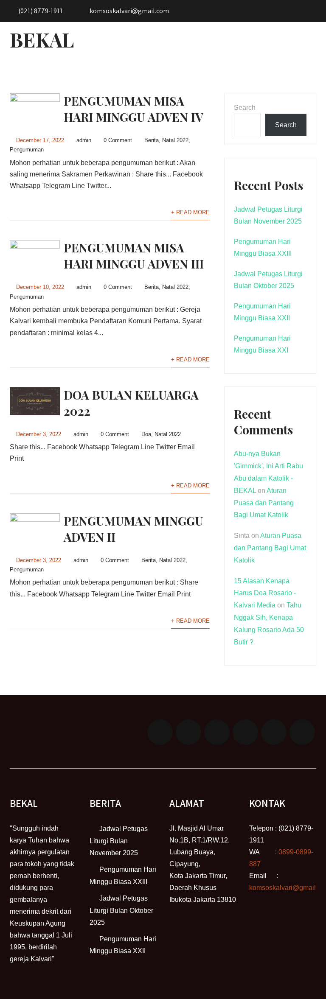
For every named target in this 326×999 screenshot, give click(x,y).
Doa (146, 434)
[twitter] (188, 732)
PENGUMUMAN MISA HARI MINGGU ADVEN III (134, 255)
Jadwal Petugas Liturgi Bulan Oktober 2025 (121, 910)
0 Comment (118, 140)
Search (245, 107)
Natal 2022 (175, 140)
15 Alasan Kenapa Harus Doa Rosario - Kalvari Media (265, 593)
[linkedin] (245, 732)
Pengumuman (27, 149)
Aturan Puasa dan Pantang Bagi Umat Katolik (264, 503)
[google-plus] (217, 732)
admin (83, 140)
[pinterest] (274, 732)
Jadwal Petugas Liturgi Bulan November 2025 (119, 840)
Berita (151, 140)
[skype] (302, 732)
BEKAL (42, 39)
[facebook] (160, 732)
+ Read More (190, 212)
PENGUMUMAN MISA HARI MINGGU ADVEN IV (133, 109)
